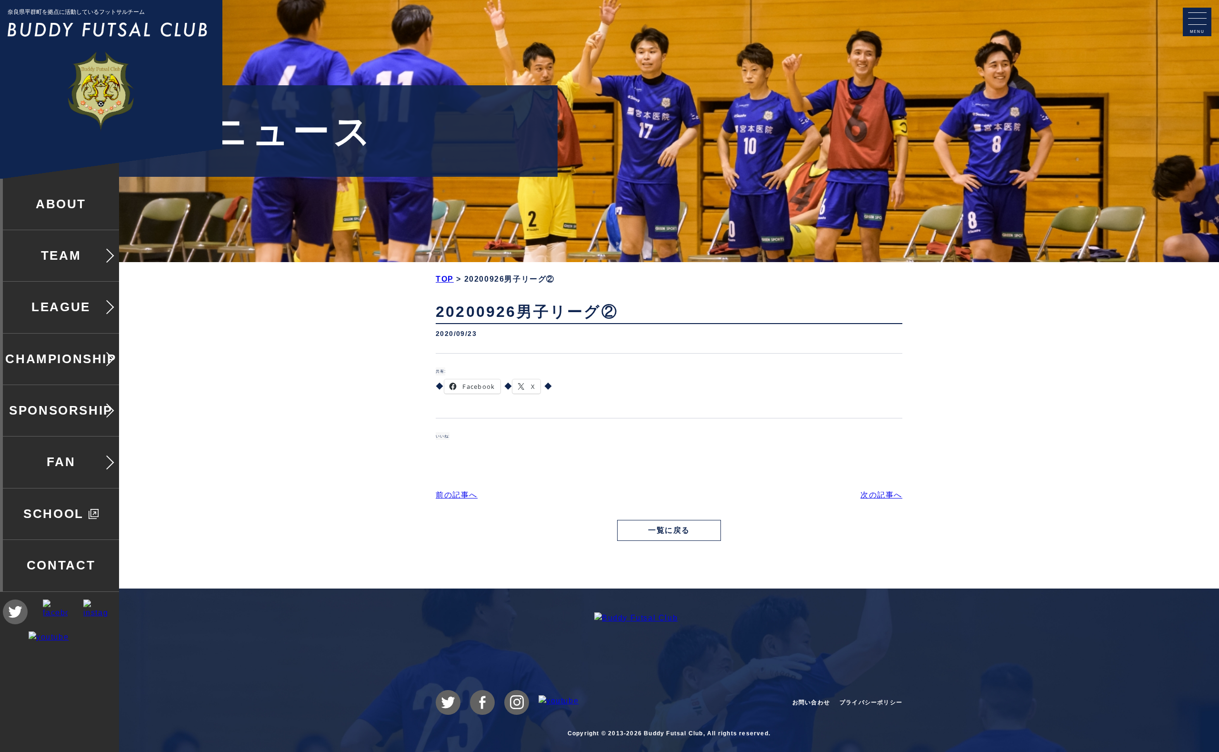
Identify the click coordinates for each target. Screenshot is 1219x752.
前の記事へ (457, 495)
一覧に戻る (669, 530)
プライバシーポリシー (870, 702)
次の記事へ (881, 495)
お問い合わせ (811, 702)
